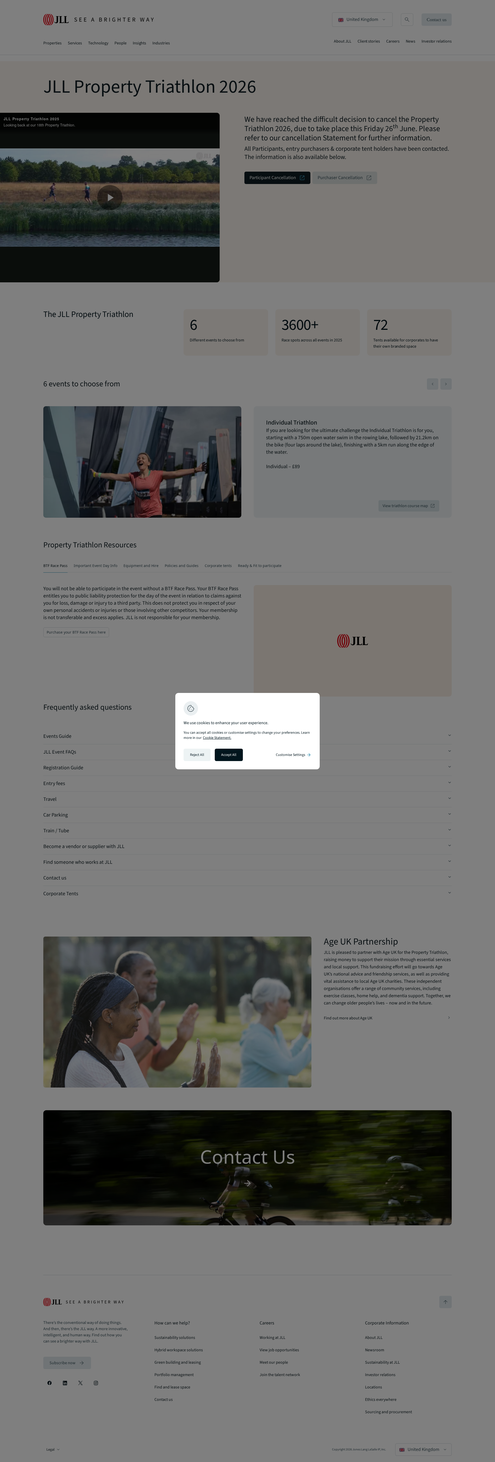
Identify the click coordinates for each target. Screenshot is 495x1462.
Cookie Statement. (217, 737)
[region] (247, 731)
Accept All (228, 754)
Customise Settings (293, 755)
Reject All (197, 754)
